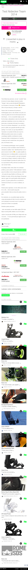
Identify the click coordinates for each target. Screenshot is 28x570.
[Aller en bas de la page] (26, 565)
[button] (24, 1)
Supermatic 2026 (8, 256)
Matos (3, 5)
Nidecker (21, 5)
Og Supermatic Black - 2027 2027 (10, 272)
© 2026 (16, 568)
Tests (6, 5)
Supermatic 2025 (8, 241)
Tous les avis (22, 234)
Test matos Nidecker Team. (10, 23)
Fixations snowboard (14, 5)
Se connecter (5, 295)
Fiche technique (5, 18)
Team (2, 7)
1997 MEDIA (3, 569)
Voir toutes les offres (20, 93)
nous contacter (23, 568)
